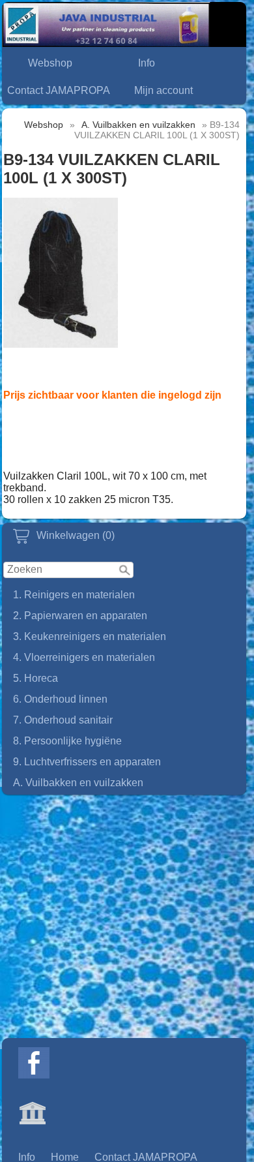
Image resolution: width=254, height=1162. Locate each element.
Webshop (50, 63)
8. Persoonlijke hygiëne (67, 740)
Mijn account (163, 90)
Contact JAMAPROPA (58, 90)
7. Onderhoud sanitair (63, 720)
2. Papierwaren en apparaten (80, 615)
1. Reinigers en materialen (74, 594)
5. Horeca (35, 678)
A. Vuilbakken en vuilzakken (78, 782)
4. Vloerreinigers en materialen (84, 657)
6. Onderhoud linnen (60, 699)
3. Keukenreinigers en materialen (89, 636)
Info (146, 63)
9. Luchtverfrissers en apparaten (87, 761)
